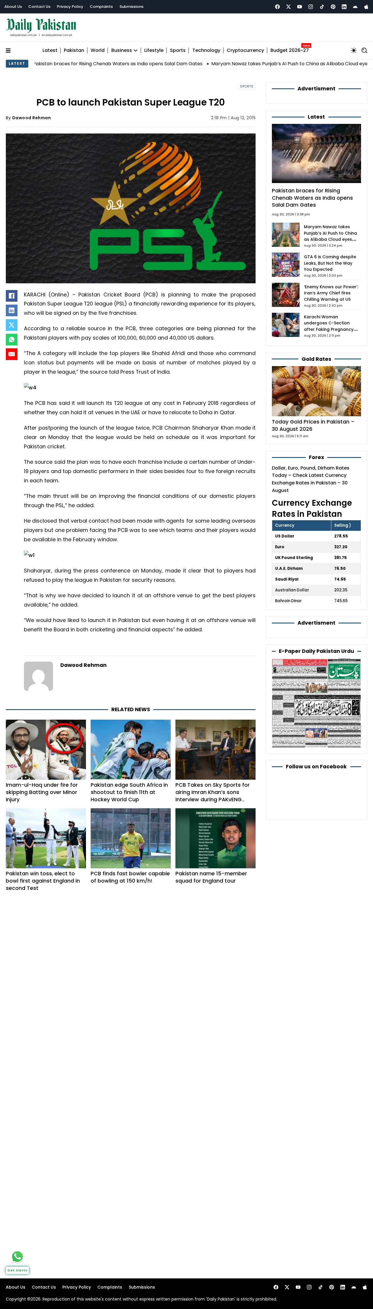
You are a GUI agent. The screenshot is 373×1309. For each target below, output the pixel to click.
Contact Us (39, 6)
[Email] (11, 354)
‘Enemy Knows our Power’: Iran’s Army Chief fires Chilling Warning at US (331, 293)
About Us (13, 6)
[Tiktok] (322, 6)
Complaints (101, 6)
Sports (178, 51)
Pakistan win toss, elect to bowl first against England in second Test (43, 881)
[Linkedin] (344, 6)
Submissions (131, 6)
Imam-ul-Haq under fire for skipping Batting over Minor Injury (42, 792)
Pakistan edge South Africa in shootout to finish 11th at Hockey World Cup (129, 792)
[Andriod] (355, 6)
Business (121, 51)
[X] (11, 325)
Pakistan (74, 51)
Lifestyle (153, 51)
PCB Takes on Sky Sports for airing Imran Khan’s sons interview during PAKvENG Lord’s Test (212, 795)
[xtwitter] (288, 6)
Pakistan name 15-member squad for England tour (211, 877)
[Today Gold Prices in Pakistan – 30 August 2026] (316, 390)
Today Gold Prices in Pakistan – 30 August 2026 (313, 425)
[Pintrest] (333, 6)
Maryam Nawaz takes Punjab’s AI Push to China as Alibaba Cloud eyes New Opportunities (270, 63)
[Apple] (366, 6)
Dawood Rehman (31, 118)
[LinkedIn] (11, 310)
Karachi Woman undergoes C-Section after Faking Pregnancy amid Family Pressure (328, 326)
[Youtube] (299, 6)
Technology (206, 51)
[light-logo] (42, 27)
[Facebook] (277, 6)
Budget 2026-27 (289, 51)
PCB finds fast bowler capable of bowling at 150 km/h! (130, 877)
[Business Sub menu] (135, 50)
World (98, 51)
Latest (50, 51)
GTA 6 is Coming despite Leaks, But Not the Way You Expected (330, 263)
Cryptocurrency (245, 51)
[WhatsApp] (11, 339)
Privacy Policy (70, 6)
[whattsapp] (17, 1256)
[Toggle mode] (353, 50)
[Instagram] (310, 6)
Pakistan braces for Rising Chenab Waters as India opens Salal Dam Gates (312, 197)
